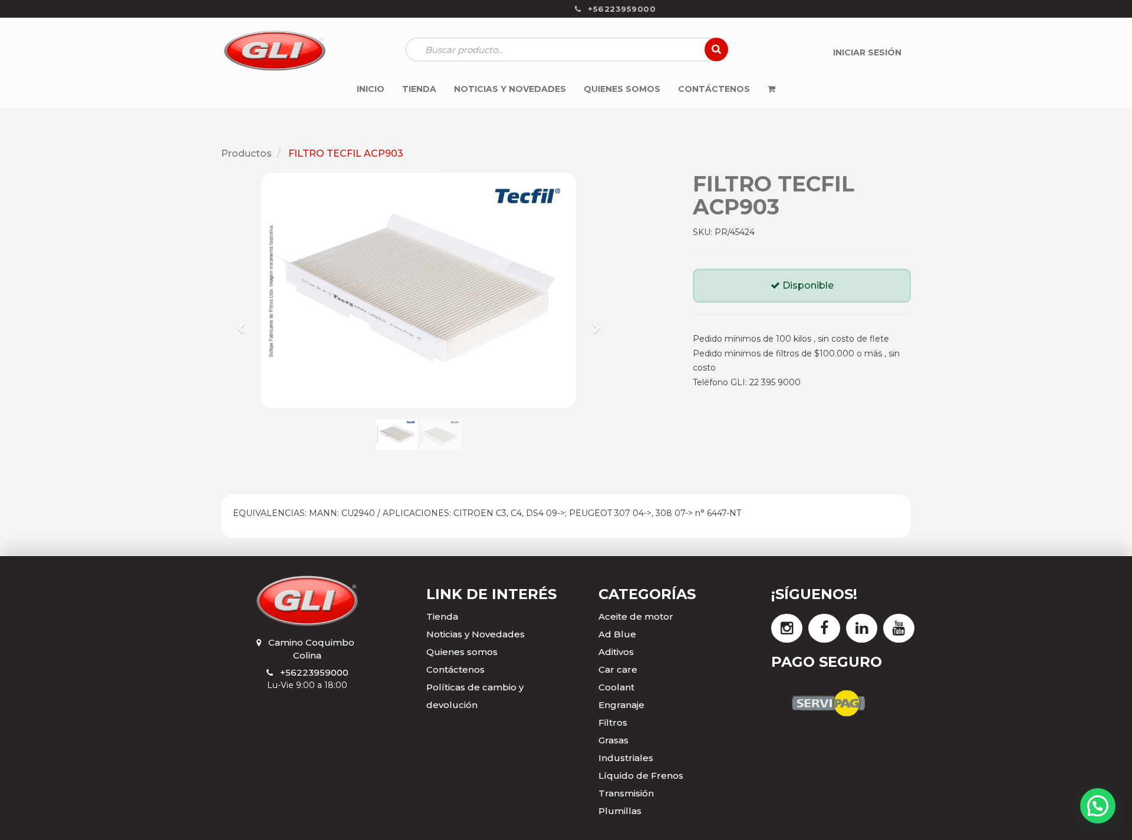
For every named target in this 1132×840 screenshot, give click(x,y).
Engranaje (621, 704)
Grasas (613, 740)
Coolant (616, 687)
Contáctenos (455, 669)
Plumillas (619, 810)
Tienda (442, 616)
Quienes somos (462, 651)
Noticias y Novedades (475, 634)
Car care (617, 669)
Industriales (625, 757)
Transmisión (626, 793)
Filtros (612, 722)
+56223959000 (314, 672)
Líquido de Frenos (640, 775)
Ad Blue (617, 634)
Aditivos (616, 651)
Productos (246, 153)
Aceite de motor (635, 616)
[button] (245, 323)
